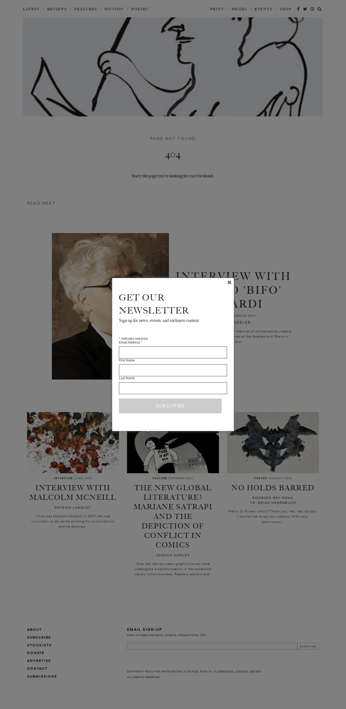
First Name (127, 360)
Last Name (127, 378)
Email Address (130, 342)
